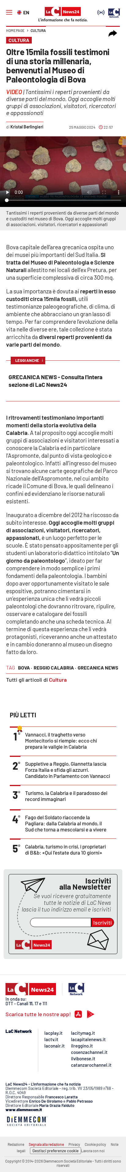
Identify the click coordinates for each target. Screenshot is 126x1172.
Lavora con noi (93, 1151)
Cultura (38, 30)
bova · (25, 667)
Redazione (16, 1144)
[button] (113, 33)
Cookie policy (95, 1144)
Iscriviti (102, 922)
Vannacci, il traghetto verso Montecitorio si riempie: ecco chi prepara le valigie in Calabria (61, 740)
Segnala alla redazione (46, 1144)
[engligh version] (20, 12)
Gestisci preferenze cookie (55, 1150)
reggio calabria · (55, 667)
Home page (15, 30)
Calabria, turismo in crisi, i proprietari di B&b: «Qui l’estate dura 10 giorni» (65, 849)
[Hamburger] (9, 12)
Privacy (74, 1144)
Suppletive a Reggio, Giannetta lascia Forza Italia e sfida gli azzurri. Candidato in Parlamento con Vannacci (67, 770)
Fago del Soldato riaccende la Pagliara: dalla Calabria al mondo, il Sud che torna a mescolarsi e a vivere (65, 823)
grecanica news (98, 667)
